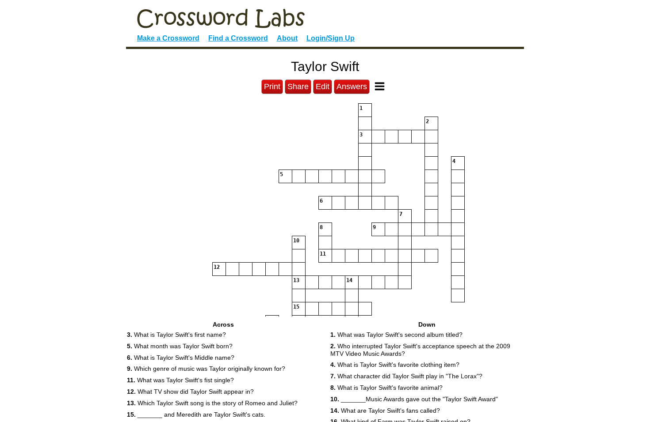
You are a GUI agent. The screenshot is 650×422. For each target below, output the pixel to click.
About (287, 38)
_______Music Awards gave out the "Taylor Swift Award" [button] (414, 399)
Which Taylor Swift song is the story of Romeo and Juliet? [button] (212, 403)
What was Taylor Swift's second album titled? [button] (396, 334)
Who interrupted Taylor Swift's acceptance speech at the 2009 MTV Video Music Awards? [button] (420, 350)
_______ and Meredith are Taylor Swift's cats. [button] (196, 414)
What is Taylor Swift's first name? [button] (176, 334)
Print (272, 86)
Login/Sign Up (330, 38)
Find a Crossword (238, 38)
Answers (351, 86)
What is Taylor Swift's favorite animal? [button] (386, 387)
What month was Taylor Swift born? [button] (180, 346)
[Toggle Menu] (379, 86)
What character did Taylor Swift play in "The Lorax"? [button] (406, 376)
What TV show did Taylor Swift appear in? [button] (190, 391)
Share (298, 86)
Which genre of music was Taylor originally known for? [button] (206, 368)
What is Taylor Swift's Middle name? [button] (180, 357)
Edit (322, 86)
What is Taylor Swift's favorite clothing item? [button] (394, 364)
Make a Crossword (168, 38)
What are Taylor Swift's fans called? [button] (385, 410)
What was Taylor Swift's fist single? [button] (180, 380)
